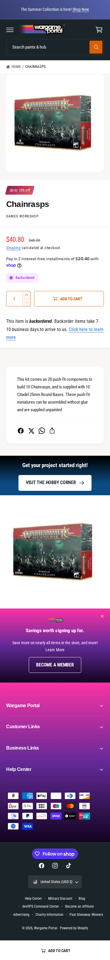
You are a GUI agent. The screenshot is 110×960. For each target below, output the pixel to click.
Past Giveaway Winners (86, 915)
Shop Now (80, 9)
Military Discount (60, 898)
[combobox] (55, 47)
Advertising (21, 915)
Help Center (33, 898)
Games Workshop (22, 216)
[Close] (102, 616)
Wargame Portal (45, 928)
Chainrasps (35, 66)
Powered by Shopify (74, 928)
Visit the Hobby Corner (51, 482)
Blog (82, 898)
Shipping (13, 248)
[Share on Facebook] (20, 430)
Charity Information (49, 915)
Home (16, 66)
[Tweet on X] (31, 430)
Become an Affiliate (79, 906)
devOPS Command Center (40, 906)
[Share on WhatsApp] (41, 430)
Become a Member (55, 665)
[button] (10, 30)
